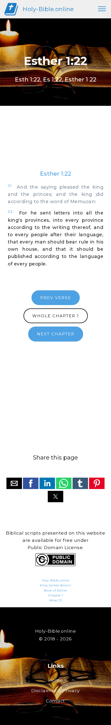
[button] (14, 483)
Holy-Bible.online (48, 9)
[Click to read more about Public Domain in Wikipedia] (55, 564)
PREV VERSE (55, 297)
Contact (55, 701)
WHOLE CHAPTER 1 (55, 315)
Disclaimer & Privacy (55, 690)
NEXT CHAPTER (55, 333)
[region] (55, 143)
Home (55, 680)
